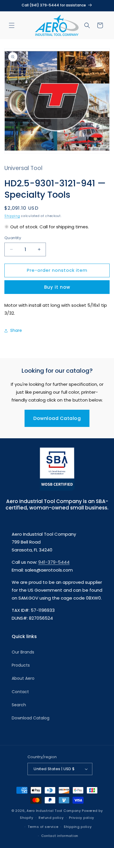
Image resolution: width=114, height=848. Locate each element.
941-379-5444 (54, 562)
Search (19, 705)
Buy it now (57, 287)
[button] (11, 25)
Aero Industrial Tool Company (54, 810)
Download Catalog (57, 418)
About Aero (23, 678)
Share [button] (16, 330)
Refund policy (51, 817)
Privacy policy (81, 817)
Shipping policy (78, 826)
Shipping (12, 216)
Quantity (12, 238)
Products (21, 665)
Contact (20, 692)
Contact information (59, 835)
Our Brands (23, 652)
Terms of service (43, 826)
